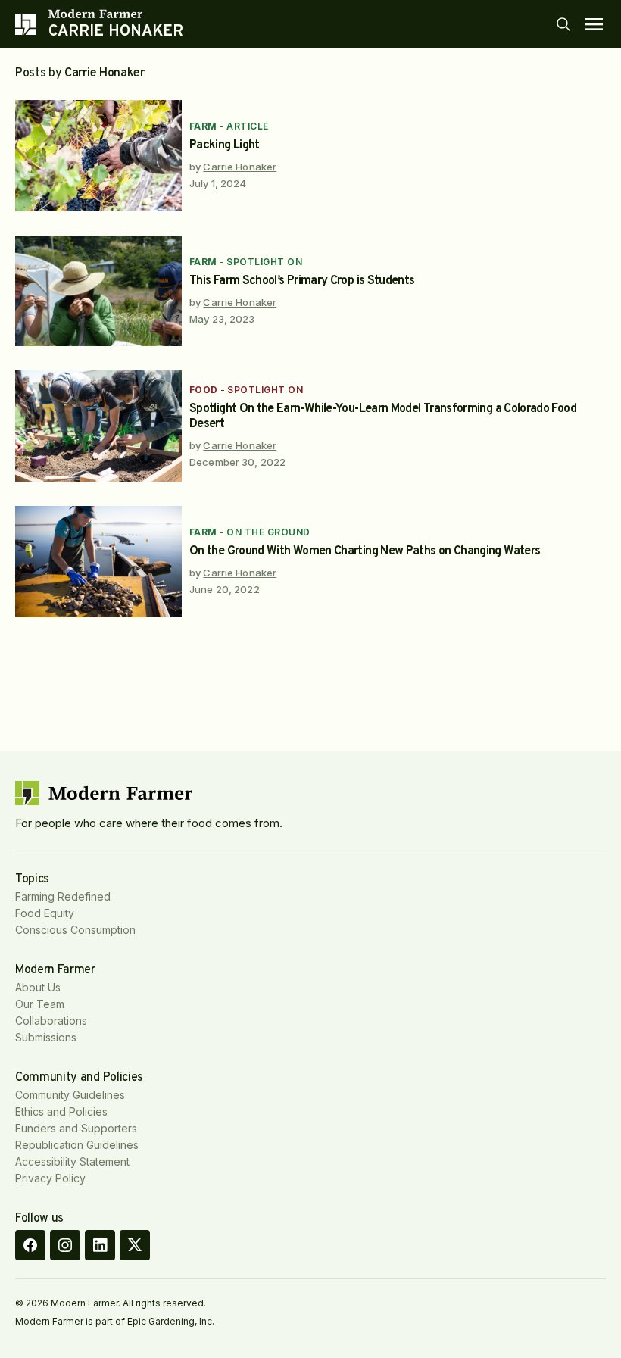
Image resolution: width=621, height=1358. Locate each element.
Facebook (30, 1245)
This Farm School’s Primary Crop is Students (301, 281)
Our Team (39, 1003)
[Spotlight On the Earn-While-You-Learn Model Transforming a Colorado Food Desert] (98, 426)
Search (563, 24)
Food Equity (44, 913)
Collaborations (51, 1020)
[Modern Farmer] (115, 13)
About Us (38, 987)
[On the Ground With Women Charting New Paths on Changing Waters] (98, 561)
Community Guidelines (70, 1094)
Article (247, 126)
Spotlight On (264, 261)
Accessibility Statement (72, 1161)
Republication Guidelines (77, 1144)
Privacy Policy (50, 1178)
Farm (203, 126)
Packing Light (224, 145)
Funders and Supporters (76, 1128)
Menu (594, 24)
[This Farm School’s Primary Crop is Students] (98, 291)
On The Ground (268, 532)
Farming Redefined (63, 896)
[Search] (563, 24)
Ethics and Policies (61, 1111)
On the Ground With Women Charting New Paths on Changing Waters (364, 551)
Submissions (45, 1037)
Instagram (65, 1245)
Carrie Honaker (239, 167)
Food (203, 389)
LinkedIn (100, 1245)
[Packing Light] (98, 155)
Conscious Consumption (75, 929)
